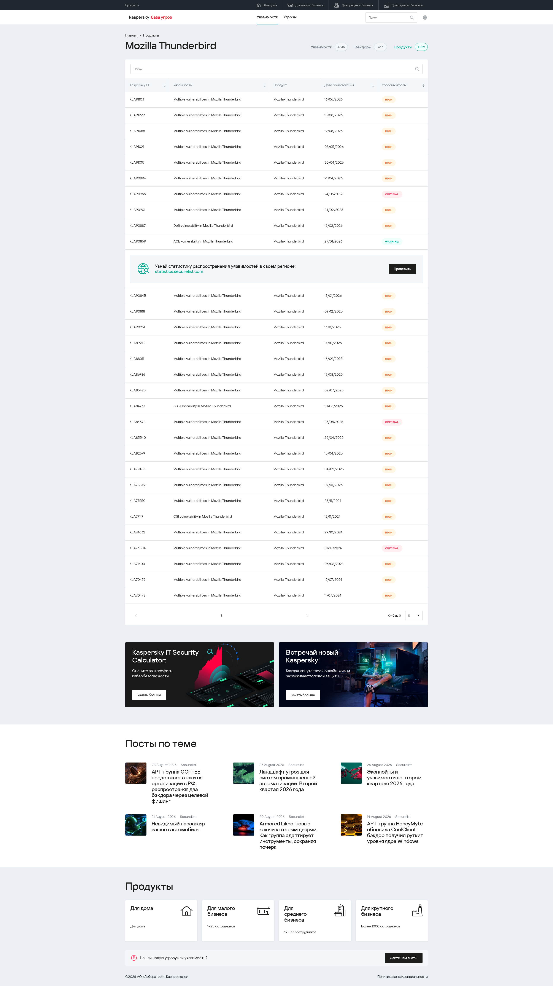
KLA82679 (137, 453)
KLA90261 (137, 327)
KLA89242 (137, 343)
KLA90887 (138, 225)
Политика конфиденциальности (402, 977)
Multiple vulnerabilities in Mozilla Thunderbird (207, 99)
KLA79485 (137, 469)
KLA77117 (136, 516)
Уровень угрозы (394, 85)
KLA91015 (137, 162)
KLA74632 (137, 532)
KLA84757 (137, 406)
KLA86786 (137, 374)
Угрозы (290, 17)
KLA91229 (137, 115)
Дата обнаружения (339, 85)
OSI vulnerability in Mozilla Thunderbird (202, 516)
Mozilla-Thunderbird (288, 99)
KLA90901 (137, 210)
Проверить (402, 269)
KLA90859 (138, 241)
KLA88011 (137, 359)
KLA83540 (138, 438)
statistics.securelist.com (179, 271)
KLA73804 (138, 548)
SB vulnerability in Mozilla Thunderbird (202, 406)
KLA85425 (138, 390)
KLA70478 (137, 595)
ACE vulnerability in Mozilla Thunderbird (203, 241)
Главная (131, 35)
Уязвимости (267, 17)
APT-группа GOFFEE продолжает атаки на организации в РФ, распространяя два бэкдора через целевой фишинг (180, 786)
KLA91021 (137, 147)
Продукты (151, 35)
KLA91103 (137, 99)
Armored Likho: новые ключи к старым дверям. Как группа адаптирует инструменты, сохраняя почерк (288, 835)
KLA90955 (138, 194)
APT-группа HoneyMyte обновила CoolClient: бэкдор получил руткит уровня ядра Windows (395, 832)
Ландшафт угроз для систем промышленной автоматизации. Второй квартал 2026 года (288, 780)
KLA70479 (137, 580)
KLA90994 (138, 178)
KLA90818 (137, 311)
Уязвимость (182, 85)
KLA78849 (137, 485)
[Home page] (151, 17)
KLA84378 (137, 422)
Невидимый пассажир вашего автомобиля (178, 827)
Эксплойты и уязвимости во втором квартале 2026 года (394, 778)
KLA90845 (138, 296)
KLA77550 (137, 501)
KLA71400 (137, 564)
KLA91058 (137, 131)
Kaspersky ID (139, 85)
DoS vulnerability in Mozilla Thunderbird (203, 225)
